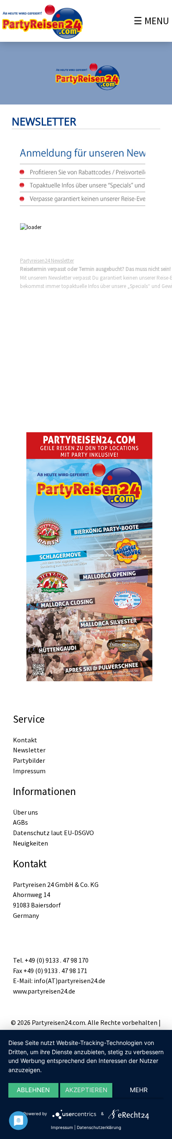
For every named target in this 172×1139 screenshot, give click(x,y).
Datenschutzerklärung (99, 1127)
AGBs (20, 822)
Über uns (25, 812)
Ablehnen (33, 1090)
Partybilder (29, 760)
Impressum (29, 771)
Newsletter (29, 750)
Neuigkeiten (30, 843)
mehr (139, 1090)
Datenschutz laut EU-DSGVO (53, 832)
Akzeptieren (86, 1090)
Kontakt (25, 740)
